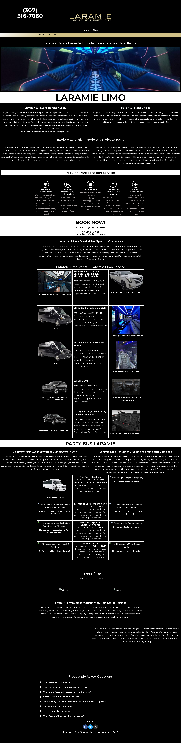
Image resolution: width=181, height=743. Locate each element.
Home (86, 30)
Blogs (95, 30)
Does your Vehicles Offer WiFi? (58, 706)
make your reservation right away (149, 472)
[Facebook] (85, 726)
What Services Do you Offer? (57, 682)
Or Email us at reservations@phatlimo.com (90, 232)
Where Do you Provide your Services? (61, 697)
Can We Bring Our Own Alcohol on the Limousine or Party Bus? (74, 701)
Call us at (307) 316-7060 (90, 227)
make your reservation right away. (136, 641)
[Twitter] (90, 726)
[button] (90, 682)
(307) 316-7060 (53, 128)
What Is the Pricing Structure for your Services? (67, 692)
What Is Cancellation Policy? (57, 711)
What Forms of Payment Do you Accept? (63, 716)
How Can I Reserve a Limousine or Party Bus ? (65, 687)
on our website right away (57, 132)
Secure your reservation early (99, 256)
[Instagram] (95, 726)
